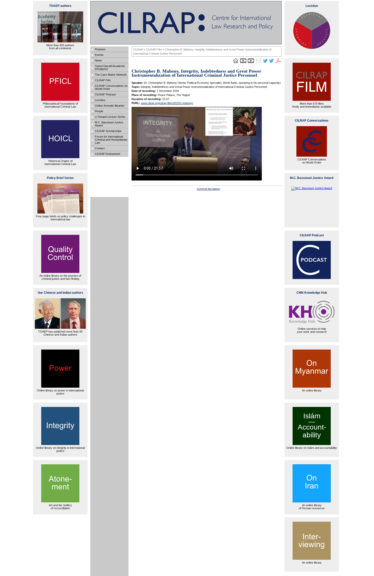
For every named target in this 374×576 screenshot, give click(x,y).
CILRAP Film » (155, 49)
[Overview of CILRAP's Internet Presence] (243, 63)
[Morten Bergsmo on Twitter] (265, 63)
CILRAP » (139, 49)
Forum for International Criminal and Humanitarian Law (111, 139)
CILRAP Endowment (107, 153)
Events (99, 54)
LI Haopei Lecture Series (110, 116)
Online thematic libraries (109, 105)
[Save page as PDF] (278, 63)
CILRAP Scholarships (108, 131)
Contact (100, 148)
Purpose (100, 49)
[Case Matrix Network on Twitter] (271, 63)
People (99, 111)
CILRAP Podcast (105, 94)
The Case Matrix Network (111, 74)
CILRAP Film (103, 80)
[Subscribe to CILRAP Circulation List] (258, 63)
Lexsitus (100, 100)
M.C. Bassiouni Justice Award (109, 124)
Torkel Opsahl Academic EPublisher (110, 67)
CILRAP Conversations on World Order (111, 87)
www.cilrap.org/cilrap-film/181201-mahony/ (167, 103)
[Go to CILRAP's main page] (236, 63)
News (98, 60)
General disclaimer (208, 188)
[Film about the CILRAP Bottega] (251, 63)
